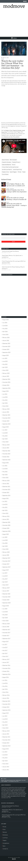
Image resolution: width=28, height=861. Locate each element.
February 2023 (6, 444)
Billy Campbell (13, 159)
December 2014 (6, 737)
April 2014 (5, 760)
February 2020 (6, 552)
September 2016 (6, 674)
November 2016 (6, 668)
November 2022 (6, 453)
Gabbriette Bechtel (6, 164)
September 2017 (6, 638)
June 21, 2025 (5, 57)
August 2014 (6, 748)
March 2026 (5, 334)
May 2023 (5, 435)
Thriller (19, 172)
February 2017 (6, 659)
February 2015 (6, 731)
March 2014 (5, 763)
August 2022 (6, 462)
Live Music (5, 837)
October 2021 (6, 492)
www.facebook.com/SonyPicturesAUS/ (10, 136)
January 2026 (6, 340)
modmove (14, 6)
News (7, 182)
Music (4, 829)
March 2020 (5, 549)
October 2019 (6, 564)
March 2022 (5, 477)
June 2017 (5, 647)
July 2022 (5, 465)
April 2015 (5, 725)
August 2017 (6, 641)
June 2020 (5, 540)
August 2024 (6, 391)
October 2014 (6, 742)
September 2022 (6, 459)
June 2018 (5, 611)
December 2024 (6, 379)
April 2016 (5, 689)
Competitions (6, 843)
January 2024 (6, 412)
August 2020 (6, 534)
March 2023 (5, 441)
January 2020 (6, 555)
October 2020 (6, 528)
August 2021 (6, 498)
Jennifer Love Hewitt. (7, 169)
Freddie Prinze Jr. (16, 162)
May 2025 (5, 364)
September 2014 (6, 745)
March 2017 (5, 656)
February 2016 (6, 695)
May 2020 (5, 543)
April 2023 (5, 438)
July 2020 (5, 537)
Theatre (12, 188)
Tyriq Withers (5, 174)
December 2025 (6, 343)
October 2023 (6, 421)
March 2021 (5, 513)
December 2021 (6, 486)
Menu (15, 38)
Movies (4, 826)
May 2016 (5, 686)
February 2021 (6, 516)
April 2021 (5, 510)
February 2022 (6, 480)
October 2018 (6, 599)
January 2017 (6, 662)
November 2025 (6, 346)
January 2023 (6, 447)
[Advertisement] (14, 23)
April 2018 (5, 617)
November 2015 (6, 704)
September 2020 (6, 531)
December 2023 (6, 415)
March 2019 (5, 584)
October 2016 (6, 671)
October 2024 (6, 385)
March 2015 (5, 728)
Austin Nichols (5, 159)
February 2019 (6, 587)
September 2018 (6, 602)
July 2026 (5, 322)
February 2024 (6, 409)
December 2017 (6, 629)
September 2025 (6, 352)
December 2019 (6, 558)
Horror (13, 164)
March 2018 (5, 620)
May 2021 (5, 507)
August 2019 (6, 570)
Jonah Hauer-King (17, 169)
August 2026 (6, 319)
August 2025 (6, 355)
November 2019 (6, 561)
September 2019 (6, 567)
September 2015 (6, 710)
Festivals (5, 832)
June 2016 (5, 683)
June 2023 (5, 432)
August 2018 (6, 605)
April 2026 (5, 331)
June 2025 (5, 361)
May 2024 (5, 400)
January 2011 (6, 769)
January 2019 (6, 590)
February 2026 (6, 337)
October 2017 (6, 635)
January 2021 (6, 519)
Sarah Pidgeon (13, 172)
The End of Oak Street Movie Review (10, 251)
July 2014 (5, 751)
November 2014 (6, 739)
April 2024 (5, 403)
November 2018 (6, 596)
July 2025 (5, 358)
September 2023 (6, 424)
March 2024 (5, 406)
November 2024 (6, 382)
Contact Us (5, 848)
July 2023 (5, 430)
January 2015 (6, 734)
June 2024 (5, 397)
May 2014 (5, 757)
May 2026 (5, 328)
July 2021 (5, 501)
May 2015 (5, 722)
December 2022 (6, 450)
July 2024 (5, 394)
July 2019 (5, 573)
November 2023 (6, 418)
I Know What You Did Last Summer (10, 167)
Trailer (23, 172)
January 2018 (6, 626)
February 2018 (6, 623)
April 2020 (5, 546)
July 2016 (5, 680)
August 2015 (6, 713)
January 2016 (6, 698)
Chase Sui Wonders (17, 130)
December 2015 (6, 701)
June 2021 (5, 504)
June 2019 (5, 576)
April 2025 (5, 367)
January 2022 (6, 483)
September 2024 (6, 388)
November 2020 (6, 525)
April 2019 (5, 582)
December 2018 (6, 593)
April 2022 (5, 474)
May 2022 (5, 471)
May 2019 (5, 579)
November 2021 (6, 489)
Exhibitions (5, 835)
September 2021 (6, 495)
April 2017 (5, 653)
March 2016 (5, 692)
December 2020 (6, 522)
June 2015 (5, 719)
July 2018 (5, 608)
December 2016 (6, 665)
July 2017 (5, 644)
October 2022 (6, 456)
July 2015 (5, 716)
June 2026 (5, 325)
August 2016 (6, 677)
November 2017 (6, 632)
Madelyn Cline (8, 130)
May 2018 (5, 614)
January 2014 (6, 766)
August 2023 (6, 427)
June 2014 (5, 754)
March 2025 (5, 370)
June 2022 (5, 468)
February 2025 (6, 373)
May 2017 (5, 650)
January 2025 (6, 376)
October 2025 (6, 349)
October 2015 (6, 707)
